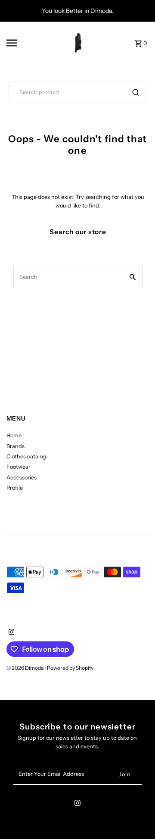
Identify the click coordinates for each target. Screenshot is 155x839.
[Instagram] (10, 632)
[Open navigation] (24, 43)
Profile (14, 488)
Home (14, 435)
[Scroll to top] (136, 816)
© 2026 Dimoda (25, 668)
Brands (15, 446)
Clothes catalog (26, 456)
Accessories (21, 477)
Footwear (18, 467)
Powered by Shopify (70, 668)
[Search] (135, 92)
